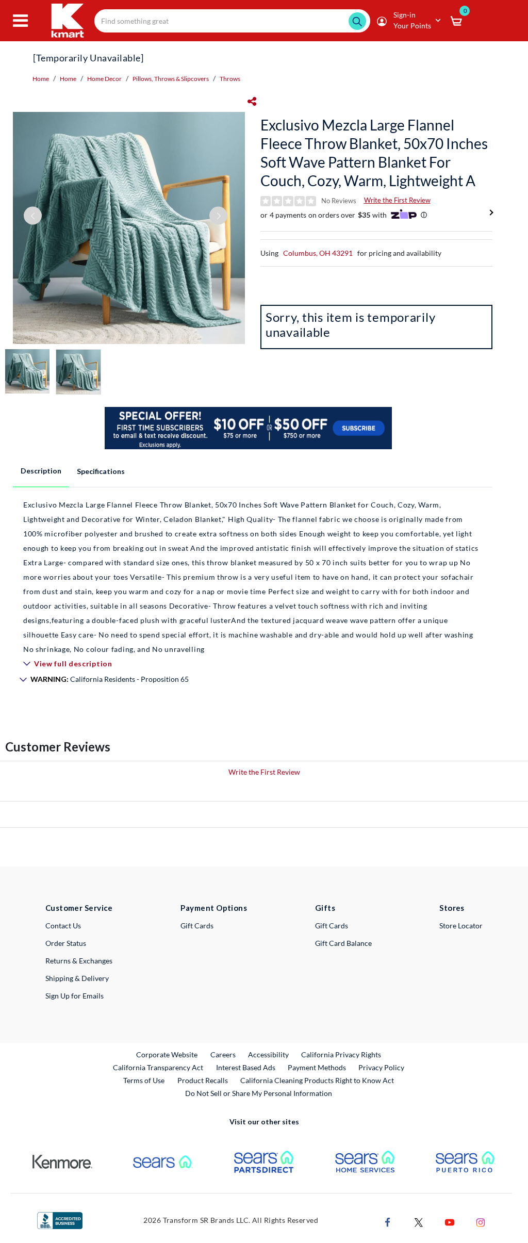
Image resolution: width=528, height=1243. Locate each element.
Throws (230, 79)
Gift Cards (196, 925)
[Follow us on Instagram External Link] (480, 1221)
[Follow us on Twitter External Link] (418, 1221)
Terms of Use (143, 1080)
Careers (223, 1054)
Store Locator (461, 925)
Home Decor (104, 79)
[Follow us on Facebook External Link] (387, 1221)
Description (41, 470)
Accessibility (268, 1054)
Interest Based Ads (245, 1067)
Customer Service (79, 907)
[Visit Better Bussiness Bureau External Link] (59, 1219)
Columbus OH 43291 (318, 253)
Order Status (65, 943)
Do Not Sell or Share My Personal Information (258, 1093)
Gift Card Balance (343, 943)
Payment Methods (317, 1067)
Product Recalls (203, 1080)
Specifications (101, 471)
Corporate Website (167, 1054)
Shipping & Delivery (77, 978)
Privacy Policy (381, 1067)
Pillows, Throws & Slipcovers (171, 79)
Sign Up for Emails (74, 995)
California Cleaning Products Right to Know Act (317, 1080)
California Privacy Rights (341, 1054)
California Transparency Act (158, 1067)
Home (40, 79)
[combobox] (232, 20)
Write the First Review (397, 200)
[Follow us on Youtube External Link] (449, 1221)
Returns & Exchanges (78, 960)
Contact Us (63, 925)
